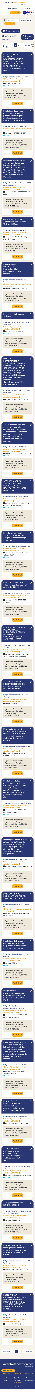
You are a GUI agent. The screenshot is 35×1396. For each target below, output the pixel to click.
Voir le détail (17, 103)
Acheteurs (17, 1382)
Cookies (17, 1387)
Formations (13, 8)
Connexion (15, 13)
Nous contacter (8, 1370)
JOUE (7, 97)
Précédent (6, 47)
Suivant (27, 45)
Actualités (26, 8)
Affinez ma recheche (12, 31)
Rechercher (10, 24)
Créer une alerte (28, 37)
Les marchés (6, 1373)
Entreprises (29, 1373)
